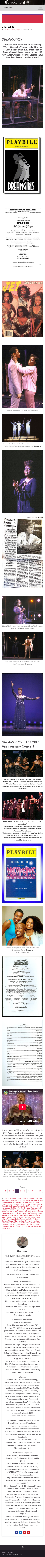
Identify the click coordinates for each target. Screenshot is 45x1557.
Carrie (24, 1202)
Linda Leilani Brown (18, 1219)
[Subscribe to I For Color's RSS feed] (23, 1547)
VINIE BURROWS (21, 21)
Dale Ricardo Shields (34, 1204)
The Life (23, 1226)
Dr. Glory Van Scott (18, 1208)
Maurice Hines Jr (16, 1223)
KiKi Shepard (6, 1217)
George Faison (7, 1210)
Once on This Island (9, 1225)
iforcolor (6, 30)
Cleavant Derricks (19, 1204)
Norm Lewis (35, 1223)
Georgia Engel (18, 1210)
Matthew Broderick (25, 1221)
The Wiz (30, 1226)
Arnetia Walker (11, 1201)
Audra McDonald (24, 1201)
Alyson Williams (10, 1199)
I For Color (7, 7)
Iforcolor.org (32, 1213)
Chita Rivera (36, 1202)
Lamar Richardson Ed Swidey (22, 1217)
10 (40, 1191)
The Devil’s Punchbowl (23, 17)
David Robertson (29, 1206)
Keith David (24, 1215)
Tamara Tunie (15, 1226)
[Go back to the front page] (22, 2)
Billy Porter (35, 1201)
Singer (18, 30)
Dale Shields (6, 1206)
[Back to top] (40, 1552)
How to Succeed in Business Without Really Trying (22, 1212)
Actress (13, 30)
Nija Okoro (26, 1223)
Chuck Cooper (7, 1204)
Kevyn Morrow (34, 1215)
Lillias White (6, 1219)
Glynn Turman (29, 1210)
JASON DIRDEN (13, 1215)
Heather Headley (24, 1212)
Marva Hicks (12, 1221)
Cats (29, 1202)
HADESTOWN (12, 1212)
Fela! (40, 1208)
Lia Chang (36, 1217)
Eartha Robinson (32, 1208)
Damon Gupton (17, 1206)
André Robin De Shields (25, 1199)
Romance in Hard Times (25, 1225)
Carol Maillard (16, 1202)
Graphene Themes (18, 1554)
